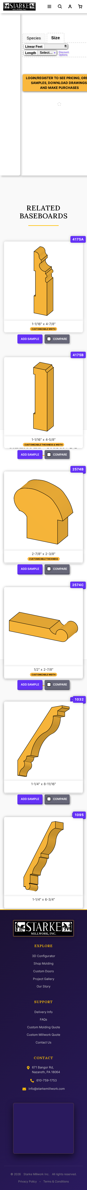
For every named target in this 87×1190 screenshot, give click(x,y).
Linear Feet (33, 46)
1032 (79, 699)
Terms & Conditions (56, 1181)
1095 (79, 815)
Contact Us (43, 1042)
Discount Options (64, 53)
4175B (78, 355)
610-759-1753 (46, 1080)
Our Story (43, 986)
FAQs (43, 1019)
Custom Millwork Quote (43, 1035)
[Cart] (81, 6)
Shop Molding (43, 963)
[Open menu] (49, 6)
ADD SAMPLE (30, 339)
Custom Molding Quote (43, 1027)
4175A (78, 239)
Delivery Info (43, 1012)
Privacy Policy (27, 1181)
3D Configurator (43, 956)
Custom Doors (43, 971)
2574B (78, 469)
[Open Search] (60, 6)
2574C (78, 585)
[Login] (70, 6)
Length (30, 53)
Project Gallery (43, 979)
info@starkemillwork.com (47, 1089)
